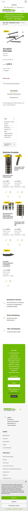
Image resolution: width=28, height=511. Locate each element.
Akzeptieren (14, 497)
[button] (26, 481)
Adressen (5, 438)
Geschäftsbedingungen (14, 393)
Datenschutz (15, 508)
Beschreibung (14, 90)
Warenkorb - (20, 7)
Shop (7, 22)
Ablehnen (14, 501)
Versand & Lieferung (8, 466)
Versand (6, 70)
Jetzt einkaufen (17, 18)
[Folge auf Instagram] (20, 409)
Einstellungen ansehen (14, 505)
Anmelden (14, 5)
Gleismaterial (12, 22)
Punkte (4, 444)
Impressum (20, 508)
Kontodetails (6, 441)
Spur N (17, 22)
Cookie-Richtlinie (9, 508)
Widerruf (5, 475)
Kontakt (5, 459)
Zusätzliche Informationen (14, 94)
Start (4, 22)
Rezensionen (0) (14, 97)
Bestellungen (6, 435)
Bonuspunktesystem (8, 456)
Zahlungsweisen (7, 478)
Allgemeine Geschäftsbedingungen (12, 469)
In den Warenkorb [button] (10, 192)
